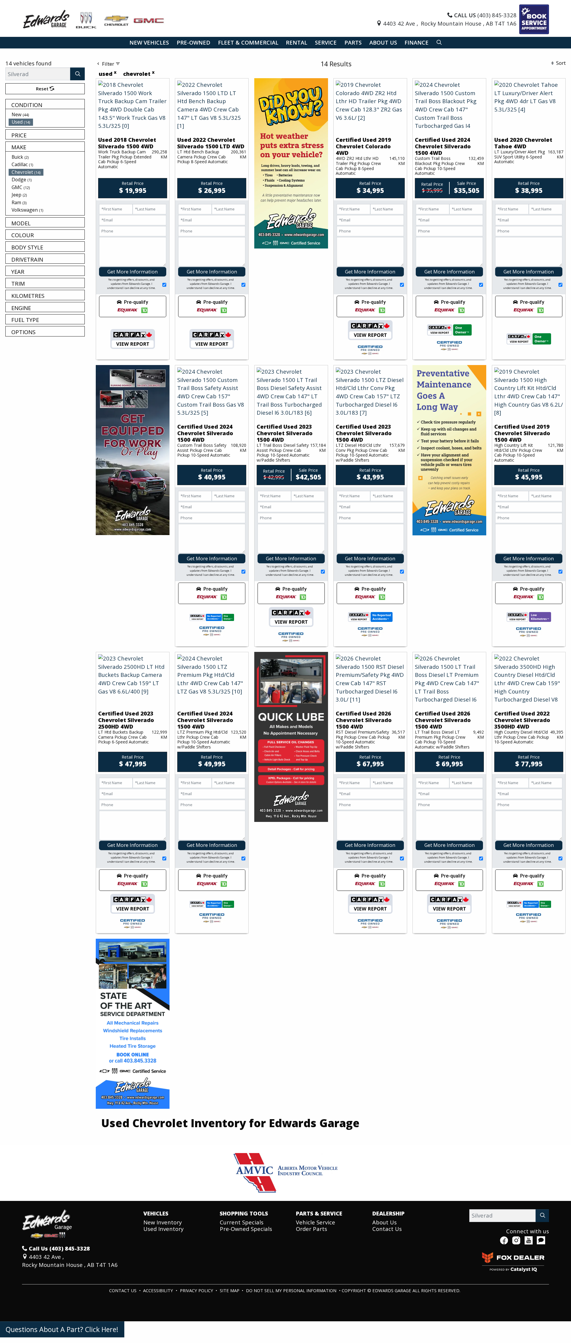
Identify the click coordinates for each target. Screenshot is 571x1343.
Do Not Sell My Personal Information (292, 1290)
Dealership (388, 1213)
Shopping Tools (244, 1213)
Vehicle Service (315, 1222)
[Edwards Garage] (94, 18)
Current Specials (241, 1222)
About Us (384, 1222)
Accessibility (158, 1290)
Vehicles (155, 1213)
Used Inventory (163, 1228)
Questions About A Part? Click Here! (62, 1329)
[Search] (77, 73)
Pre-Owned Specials (246, 1228)
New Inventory (162, 1222)
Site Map (230, 1290)
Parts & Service (319, 1213)
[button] (149, 42)
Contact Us (387, 1228)
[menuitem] (47, 114)
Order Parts (311, 1228)
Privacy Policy (197, 1290)
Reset (43, 89)
